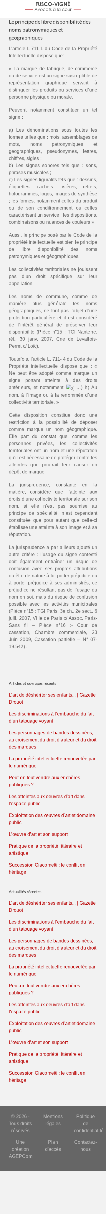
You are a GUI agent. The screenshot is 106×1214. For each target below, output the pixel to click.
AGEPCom (20, 1156)
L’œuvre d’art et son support (38, 834)
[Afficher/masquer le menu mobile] (100, 7)
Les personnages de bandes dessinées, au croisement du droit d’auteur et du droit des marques (52, 739)
